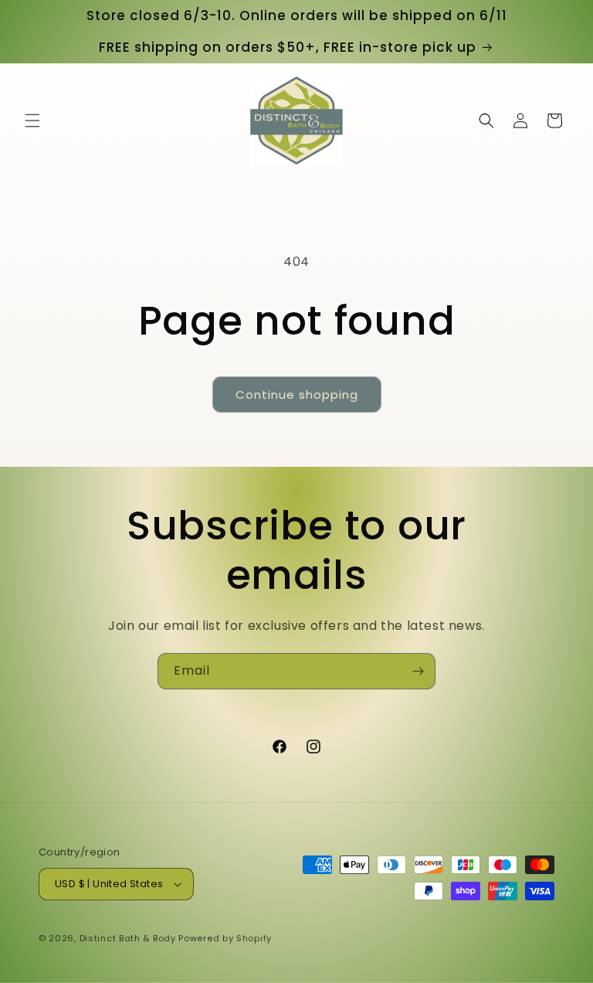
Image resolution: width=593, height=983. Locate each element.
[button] (32, 121)
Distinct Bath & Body (128, 938)
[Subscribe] (418, 671)
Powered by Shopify (225, 938)
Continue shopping (297, 394)
